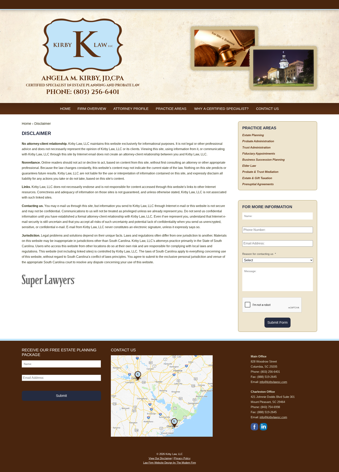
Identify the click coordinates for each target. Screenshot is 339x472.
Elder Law (249, 165)
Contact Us (267, 109)
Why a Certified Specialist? (221, 109)
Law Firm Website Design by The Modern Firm (169, 462)
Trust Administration (256, 147)
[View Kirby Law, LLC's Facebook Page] (255, 427)
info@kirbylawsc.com (273, 382)
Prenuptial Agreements (258, 184)
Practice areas (171, 109)
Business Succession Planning (263, 159)
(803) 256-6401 (96, 92)
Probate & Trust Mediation (260, 171)
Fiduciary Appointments (258, 153)
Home (65, 109)
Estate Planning (253, 135)
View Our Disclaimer (160, 458)
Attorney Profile (131, 109)
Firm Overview (91, 109)
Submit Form (277, 322)
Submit (61, 396)
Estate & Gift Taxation (257, 178)
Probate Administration (258, 141)
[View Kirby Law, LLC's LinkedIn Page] (264, 427)
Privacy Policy (182, 458)
